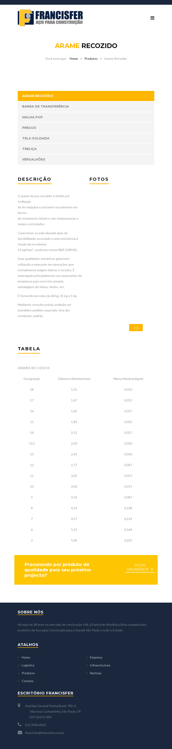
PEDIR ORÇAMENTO (138, 567)
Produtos (91, 58)
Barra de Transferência (45, 106)
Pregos (29, 128)
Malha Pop (32, 117)
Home (74, 58)
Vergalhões (33, 159)
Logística (28, 665)
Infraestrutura (100, 665)
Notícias (95, 673)
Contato (28, 681)
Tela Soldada (35, 138)
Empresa (96, 657)
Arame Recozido (38, 96)
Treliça (29, 149)
